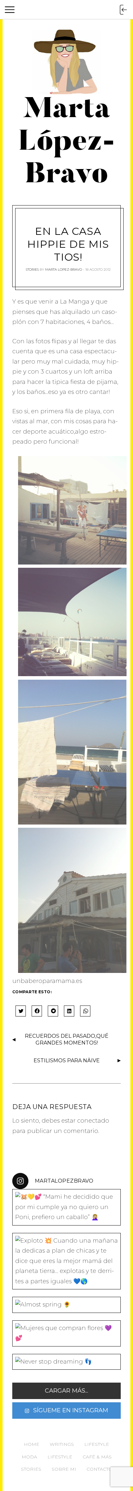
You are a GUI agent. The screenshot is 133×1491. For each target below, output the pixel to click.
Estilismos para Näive (67, 1060)
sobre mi (64, 1469)
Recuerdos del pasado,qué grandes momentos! (66, 1039)
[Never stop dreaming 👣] (66, 1362)
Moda (29, 1457)
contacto (99, 1469)
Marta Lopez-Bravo (63, 269)
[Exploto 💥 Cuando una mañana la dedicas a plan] (66, 1261)
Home (31, 1444)
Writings (62, 1444)
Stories (32, 269)
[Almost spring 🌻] (66, 1305)
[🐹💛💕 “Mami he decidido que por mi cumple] (66, 1207)
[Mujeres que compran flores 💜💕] (66, 1333)
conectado (93, 1120)
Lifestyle (96, 1444)
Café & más (97, 1457)
